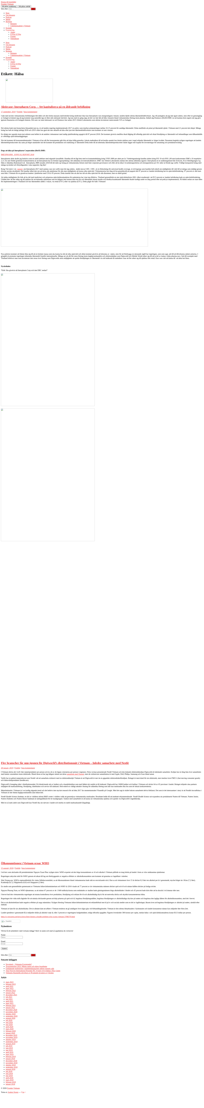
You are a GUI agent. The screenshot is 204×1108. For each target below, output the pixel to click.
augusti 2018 (10, 1069)
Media (8, 19)
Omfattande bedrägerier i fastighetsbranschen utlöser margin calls (30, 969)
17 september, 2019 (8, 112)
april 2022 (9, 986)
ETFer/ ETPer (15, 34)
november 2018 (11, 1063)
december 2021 (11, 995)
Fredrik (19, 112)
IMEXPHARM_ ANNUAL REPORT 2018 (17, 155)
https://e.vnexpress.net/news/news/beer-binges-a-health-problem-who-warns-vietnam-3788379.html (38, 917)
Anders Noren (13, 1092)
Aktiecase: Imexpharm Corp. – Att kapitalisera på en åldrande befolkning (45, 106)
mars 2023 (9, 982)
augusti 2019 (10, 1044)
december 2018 (11, 1061)
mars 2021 (9, 1003)
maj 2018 (9, 1076)
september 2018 (11, 1067)
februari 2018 (11, 1082)
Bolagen (9, 22)
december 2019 (11, 1035)
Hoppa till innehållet (8, 2)
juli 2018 (9, 1071)
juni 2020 (9, 1022)
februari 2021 (11, 1005)
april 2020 (9, 1027)
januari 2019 (10, 1059)
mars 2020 (9, 1029)
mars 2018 (9, 1080)
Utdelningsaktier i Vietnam (20, 26)
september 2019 (11, 1042)
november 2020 (11, 1012)
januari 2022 (10, 993)
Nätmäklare (14, 39)
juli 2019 (9, 1046)
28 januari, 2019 (7, 768)
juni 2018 (9, 1074)
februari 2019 (11, 1057)
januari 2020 (10, 1033)
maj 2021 (9, 999)
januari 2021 (10, 1008)
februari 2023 (11, 984)
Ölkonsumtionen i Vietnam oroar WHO (25, 863)
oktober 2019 (11, 1039)
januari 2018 (10, 1084)
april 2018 (9, 1078)
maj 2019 (9, 1050)
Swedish (8, 921)
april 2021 (9, 1001)
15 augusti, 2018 (7, 868)
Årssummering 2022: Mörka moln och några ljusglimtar (26, 966)
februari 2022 (11, 991)
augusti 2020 (10, 1018)
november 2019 (11, 1037)
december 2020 (11, 1010)
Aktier (12, 32)
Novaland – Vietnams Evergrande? (19, 964)
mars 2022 (9, 988)
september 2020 (11, 1016)
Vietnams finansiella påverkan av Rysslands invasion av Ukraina (30, 973)
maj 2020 (9, 1025)
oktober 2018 (11, 1065)
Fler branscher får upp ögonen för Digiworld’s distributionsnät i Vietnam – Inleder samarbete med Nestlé (65, 762)
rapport (20, 169)
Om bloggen (10, 15)
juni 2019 (9, 1048)
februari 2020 (11, 1031)
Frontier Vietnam (7, 4)
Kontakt (9, 28)
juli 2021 (9, 997)
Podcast (8, 17)
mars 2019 (9, 1054)
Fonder (13, 36)
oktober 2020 (11, 1014)
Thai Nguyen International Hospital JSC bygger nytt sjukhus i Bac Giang (33, 971)
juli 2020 (9, 1020)
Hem (7, 13)
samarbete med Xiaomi (75, 774)
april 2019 (9, 1052)
